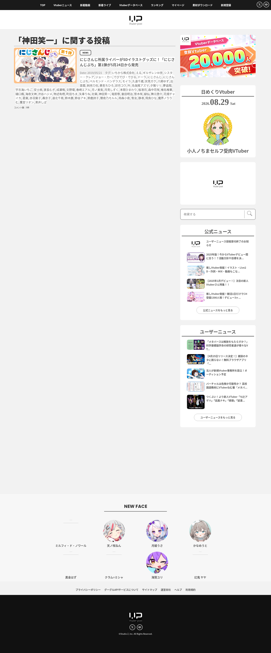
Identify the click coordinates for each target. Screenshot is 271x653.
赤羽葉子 (35, 98)
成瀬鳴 (60, 90)
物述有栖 (59, 94)
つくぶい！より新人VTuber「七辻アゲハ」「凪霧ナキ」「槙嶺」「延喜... (226, 398)
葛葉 (25, 98)
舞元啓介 (156, 94)
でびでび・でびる (125, 77)
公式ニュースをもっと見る (218, 310)
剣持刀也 (92, 85)
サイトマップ (149, 589)
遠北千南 (58, 98)
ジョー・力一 (103, 77)
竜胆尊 (116, 94)
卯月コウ (120, 85)
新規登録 (226, 5)
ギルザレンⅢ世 (153, 73)
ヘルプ (178, 589)
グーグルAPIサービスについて (121, 589)
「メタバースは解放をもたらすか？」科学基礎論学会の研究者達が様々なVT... (227, 345)
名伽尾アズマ (140, 85)
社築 (94, 94)
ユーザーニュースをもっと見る (217, 417)
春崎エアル (83, 90)
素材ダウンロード (203, 5)
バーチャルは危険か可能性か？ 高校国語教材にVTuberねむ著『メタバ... (226, 385)
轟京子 (46, 98)
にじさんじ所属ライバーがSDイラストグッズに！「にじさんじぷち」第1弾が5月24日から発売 (127, 62)
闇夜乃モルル (108, 98)
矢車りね (84, 94)
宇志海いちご (24, 90)
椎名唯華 (166, 90)
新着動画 (85, 5)
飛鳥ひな (151, 98)
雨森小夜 (124, 98)
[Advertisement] (135, 462)
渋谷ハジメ (45, 94)
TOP (42, 5)
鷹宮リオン (27, 102)
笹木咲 (138, 94)
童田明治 (127, 94)
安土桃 (38, 90)
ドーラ (142, 77)
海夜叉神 (31, 94)
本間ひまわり (128, 90)
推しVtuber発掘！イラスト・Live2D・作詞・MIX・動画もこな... (226, 269)
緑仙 (147, 94)
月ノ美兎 (97, 90)
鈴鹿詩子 (93, 98)
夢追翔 (167, 85)
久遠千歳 (137, 81)
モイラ (126, 81)
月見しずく (111, 90)
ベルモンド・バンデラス (105, 81)
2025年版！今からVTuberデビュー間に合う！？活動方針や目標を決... (227, 256)
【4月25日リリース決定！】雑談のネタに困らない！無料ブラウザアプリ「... (227, 359)
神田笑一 (104, 94)
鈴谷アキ (80, 98)
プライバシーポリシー (88, 589)
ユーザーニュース (218, 331)
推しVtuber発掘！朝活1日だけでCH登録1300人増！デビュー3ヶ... (226, 295)
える (138, 73)
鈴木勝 (69, 98)
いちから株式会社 (123, 73)
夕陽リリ (156, 85)
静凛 (141, 98)
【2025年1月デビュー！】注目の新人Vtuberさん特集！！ (227, 282)
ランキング (157, 5)
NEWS (85, 52)
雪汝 (134, 98)
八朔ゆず (163, 81)
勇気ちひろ (107, 85)
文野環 (70, 90)
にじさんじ (155, 77)
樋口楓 (20, 94)
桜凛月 (142, 90)
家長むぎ (49, 90)
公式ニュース (217, 231)
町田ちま (72, 94)
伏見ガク (150, 81)
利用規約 (191, 589)
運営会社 (166, 589)
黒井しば (41, 102)
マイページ (178, 5)
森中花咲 (153, 90)
